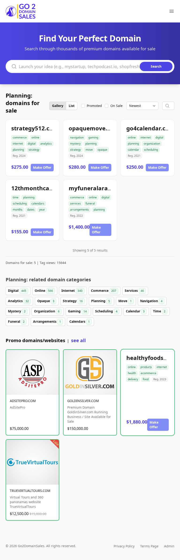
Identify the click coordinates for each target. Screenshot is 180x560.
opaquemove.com (94, 128)
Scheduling (106, 311)
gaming (93, 137)
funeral (90, 203)
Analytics (18, 301)
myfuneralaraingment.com (107, 188)
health (132, 373)
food (146, 379)
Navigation (151, 301)
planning (18, 150)
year (42, 210)
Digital (17, 290)
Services (134, 290)
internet (18, 144)
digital (32, 144)
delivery (133, 379)
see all (78, 340)
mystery (75, 144)
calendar (133, 150)
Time (159, 311)
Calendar (135, 311)
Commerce (103, 290)
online (35, 137)
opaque (102, 150)
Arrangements (47, 321)
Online (44, 290)
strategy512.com (34, 128)
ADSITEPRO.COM (23, 401)
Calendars (79, 321)
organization (152, 144)
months (17, 210)
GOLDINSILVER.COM (83, 401)
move (89, 150)
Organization (47, 311)
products (146, 367)
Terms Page (149, 546)
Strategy (73, 301)
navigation (77, 137)
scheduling (151, 150)
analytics (46, 144)
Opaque (45, 301)
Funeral (16, 321)
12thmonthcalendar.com (46, 188)
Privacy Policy (124, 546)
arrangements (79, 210)
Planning (100, 301)
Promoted (94, 105)
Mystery (17, 311)
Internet (71, 290)
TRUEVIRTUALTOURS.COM (30, 490)
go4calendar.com (150, 128)
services (75, 203)
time (16, 197)
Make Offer (42, 167)
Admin (169, 546)
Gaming (77, 311)
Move (125, 301)
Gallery (57, 105)
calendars (37, 203)
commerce (20, 137)
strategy (34, 150)
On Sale (116, 105)
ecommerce (148, 373)
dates (30, 210)
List (72, 105)
